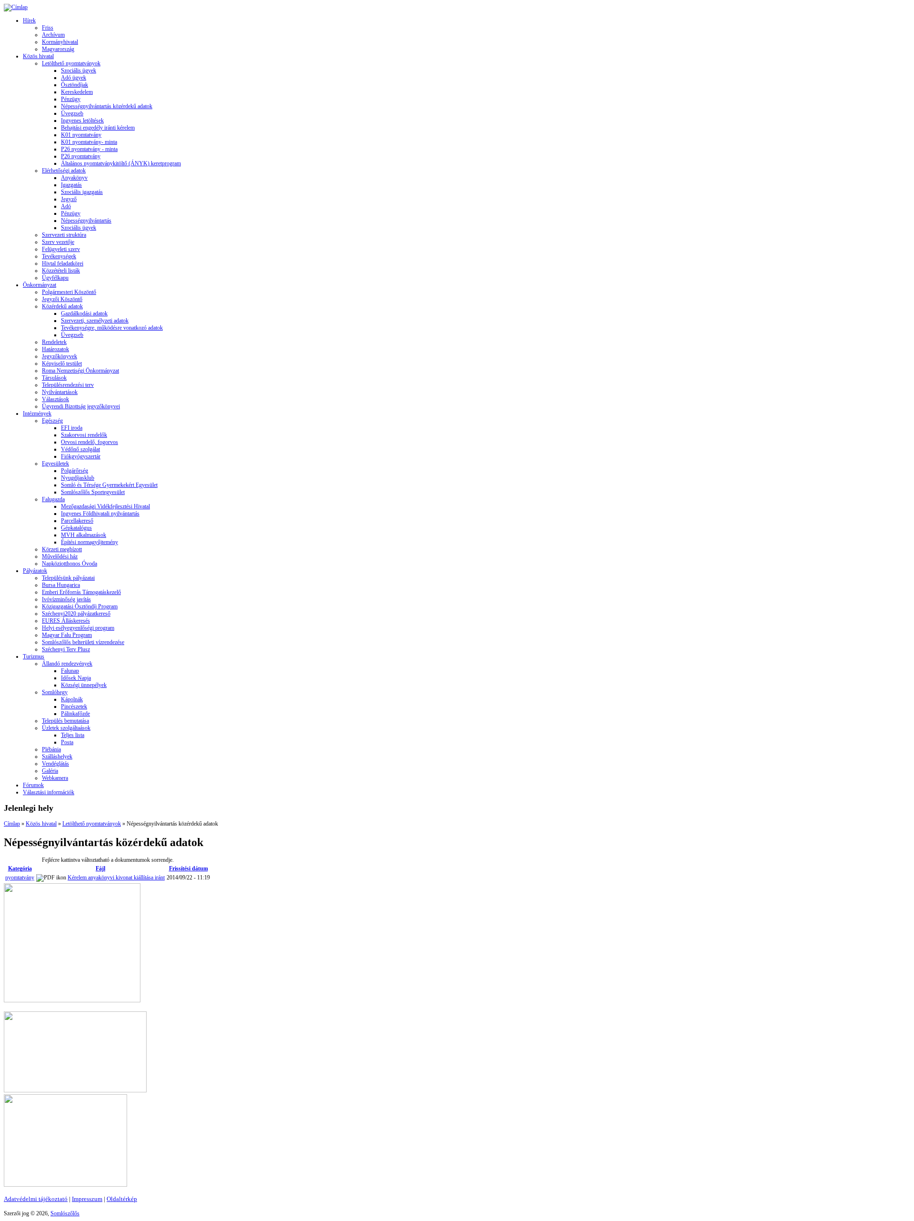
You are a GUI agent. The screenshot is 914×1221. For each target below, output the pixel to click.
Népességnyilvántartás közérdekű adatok (106, 106)
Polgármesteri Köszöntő (69, 292)
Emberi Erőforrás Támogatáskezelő (81, 592)
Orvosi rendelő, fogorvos (89, 442)
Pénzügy (70, 99)
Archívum (53, 34)
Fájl (100, 868)
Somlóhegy (55, 692)
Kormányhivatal (60, 42)
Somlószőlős (64, 1213)
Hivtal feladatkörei (62, 263)
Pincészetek (74, 706)
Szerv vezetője (58, 242)
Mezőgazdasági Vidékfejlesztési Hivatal (105, 506)
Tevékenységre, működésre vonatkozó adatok (112, 327)
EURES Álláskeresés (66, 620)
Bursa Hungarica (61, 585)
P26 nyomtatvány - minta (89, 149)
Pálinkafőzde (75, 713)
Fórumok (33, 785)
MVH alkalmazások (83, 535)
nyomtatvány (19, 877)
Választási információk (48, 792)
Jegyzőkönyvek (59, 356)
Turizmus (33, 656)
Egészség (52, 420)
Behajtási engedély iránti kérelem (98, 127)
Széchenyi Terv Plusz (66, 649)
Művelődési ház (60, 556)
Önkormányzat (39, 285)
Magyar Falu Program (67, 635)
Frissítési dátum (188, 868)
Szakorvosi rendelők (84, 435)
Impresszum (87, 1198)
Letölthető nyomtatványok (71, 63)
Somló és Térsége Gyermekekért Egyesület (109, 485)
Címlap (12, 823)
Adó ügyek (73, 77)
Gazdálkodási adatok (84, 313)
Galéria (50, 770)
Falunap (70, 670)
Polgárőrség (74, 470)
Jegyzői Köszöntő (62, 299)
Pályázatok (35, 570)
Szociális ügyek (78, 70)
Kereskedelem (77, 92)
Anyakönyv (74, 177)
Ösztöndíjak (74, 84)
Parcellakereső (77, 520)
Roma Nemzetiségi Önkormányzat (80, 370)
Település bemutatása (65, 720)
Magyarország (58, 49)
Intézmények (37, 413)
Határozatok (55, 349)
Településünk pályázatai (68, 578)
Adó (66, 206)
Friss (47, 27)
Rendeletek (54, 342)
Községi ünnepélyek (84, 685)
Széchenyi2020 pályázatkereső (76, 613)
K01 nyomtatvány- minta (89, 142)
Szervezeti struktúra (64, 235)
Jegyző (69, 199)
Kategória (20, 868)
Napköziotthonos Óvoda (69, 563)
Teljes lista (72, 735)
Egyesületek (55, 463)
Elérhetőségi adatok (64, 170)
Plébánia (51, 749)
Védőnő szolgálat (80, 449)
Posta (67, 742)
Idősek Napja (76, 678)
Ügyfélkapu (55, 277)
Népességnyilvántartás (86, 220)
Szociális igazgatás (82, 192)
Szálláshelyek (57, 756)
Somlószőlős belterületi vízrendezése (83, 642)
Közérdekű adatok (62, 306)
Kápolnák (72, 699)
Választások (55, 399)
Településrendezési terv (68, 385)
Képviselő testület (62, 363)
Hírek (29, 20)
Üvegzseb (72, 113)
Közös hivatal (38, 56)
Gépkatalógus (76, 528)
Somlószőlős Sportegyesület (93, 492)
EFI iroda (71, 427)
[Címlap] (16, 7)
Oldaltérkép (122, 1198)
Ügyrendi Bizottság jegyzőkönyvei (81, 406)
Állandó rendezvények (67, 663)
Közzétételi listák (61, 270)
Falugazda (53, 499)
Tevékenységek (59, 256)
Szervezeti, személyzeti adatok (95, 320)
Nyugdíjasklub (77, 477)
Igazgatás (71, 185)
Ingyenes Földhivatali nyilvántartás (100, 513)
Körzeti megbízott (62, 549)
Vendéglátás (55, 763)
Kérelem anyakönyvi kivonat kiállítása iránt (116, 877)
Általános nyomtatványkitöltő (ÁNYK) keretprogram (121, 163)
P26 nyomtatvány (80, 156)
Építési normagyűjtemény (89, 542)
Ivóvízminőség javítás (66, 599)
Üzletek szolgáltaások (66, 728)
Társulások (54, 377)
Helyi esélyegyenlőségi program (78, 628)
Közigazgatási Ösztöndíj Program (80, 606)
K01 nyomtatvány (81, 134)
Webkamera (55, 778)
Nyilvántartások (60, 392)
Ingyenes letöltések (82, 120)
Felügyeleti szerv (61, 249)
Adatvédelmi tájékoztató (36, 1198)
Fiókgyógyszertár (80, 456)
